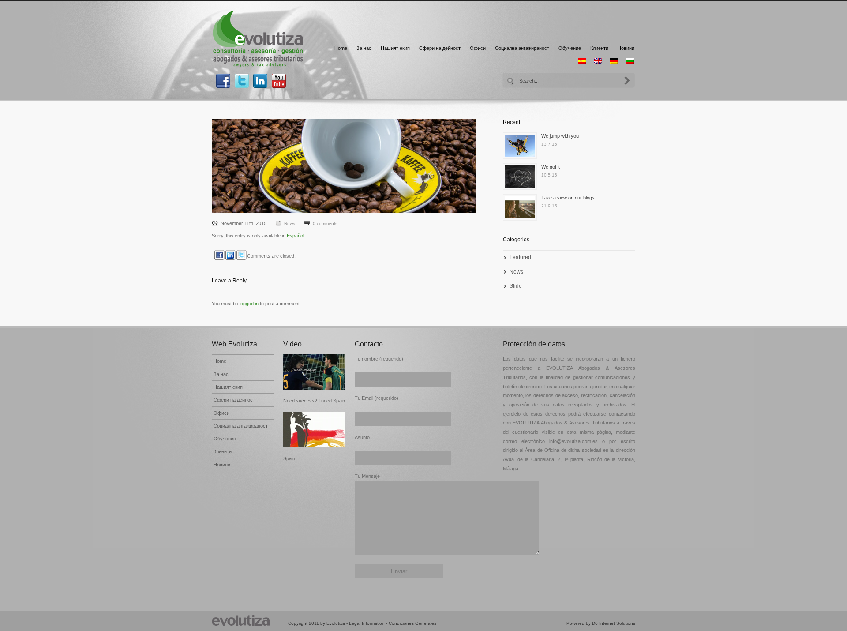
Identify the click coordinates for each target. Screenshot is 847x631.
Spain (289, 458)
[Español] (582, 61)
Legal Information (367, 623)
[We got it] (522, 178)
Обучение (569, 48)
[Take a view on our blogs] (522, 209)
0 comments (325, 223)
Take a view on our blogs (568, 197)
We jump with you (560, 136)
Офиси (478, 48)
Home (340, 48)
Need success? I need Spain (314, 400)
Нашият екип (395, 48)
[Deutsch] (614, 61)
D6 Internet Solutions (613, 623)
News (289, 223)
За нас (363, 48)
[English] (598, 61)
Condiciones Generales (412, 623)
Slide (516, 286)
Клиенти (599, 48)
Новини (626, 48)
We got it (550, 166)
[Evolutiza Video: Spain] (314, 429)
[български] (630, 61)
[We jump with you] (522, 147)
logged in (249, 303)
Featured (520, 257)
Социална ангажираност (522, 48)
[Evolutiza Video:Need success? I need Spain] (314, 372)
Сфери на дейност (440, 48)
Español (295, 235)
